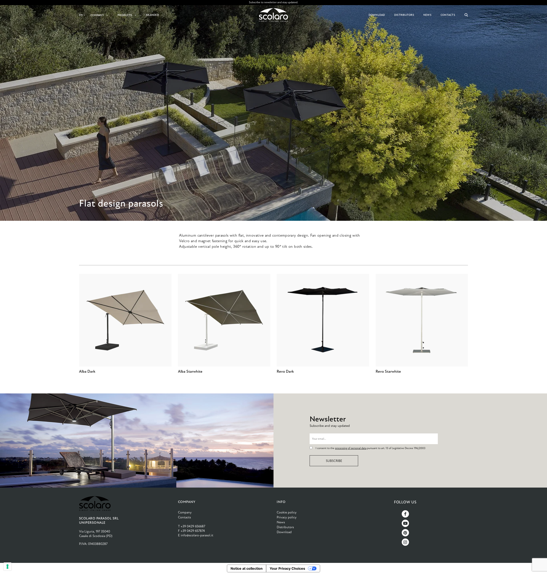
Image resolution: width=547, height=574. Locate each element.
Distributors (285, 527)
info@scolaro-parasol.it (197, 535)
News (281, 522)
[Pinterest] (405, 532)
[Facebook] (405, 514)
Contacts (184, 517)
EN (81, 15)
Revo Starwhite (388, 371)
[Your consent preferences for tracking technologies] (7, 566)
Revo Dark (285, 371)
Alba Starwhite (190, 371)
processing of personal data (350, 448)
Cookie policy (287, 512)
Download (284, 532)
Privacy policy (287, 517)
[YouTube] (405, 523)
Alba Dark (87, 371)
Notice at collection (247, 568)
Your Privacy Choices (287, 568)
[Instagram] (405, 542)
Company (185, 512)
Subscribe (334, 461)
